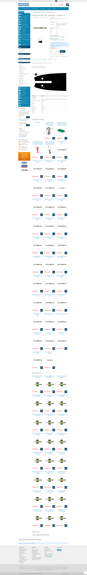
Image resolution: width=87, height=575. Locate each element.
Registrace (66, 1)
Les (22, 41)
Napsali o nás (21, 561)
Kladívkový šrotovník (22, 68)
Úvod (20, 8)
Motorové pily (21, 55)
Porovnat (53, 56)
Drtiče (20, 85)
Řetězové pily (44, 12)
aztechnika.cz (28, 566)
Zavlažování (21, 81)
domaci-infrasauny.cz (52, 567)
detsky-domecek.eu (65, 567)
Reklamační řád (21, 551)
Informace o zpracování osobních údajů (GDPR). (23, 120)
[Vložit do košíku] (53, 138)
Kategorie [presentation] (21, 12)
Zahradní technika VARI (25, 97)
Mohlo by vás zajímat (22, 557)
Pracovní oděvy (23, 92)
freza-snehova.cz (45, 567)
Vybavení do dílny (24, 87)
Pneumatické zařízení (24, 24)
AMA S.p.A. (37, 17)
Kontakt (54, 8)
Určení (55, 59)
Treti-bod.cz (61, 568)
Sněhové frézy (21, 79)
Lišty (55, 12)
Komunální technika (24, 44)
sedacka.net (38, 569)
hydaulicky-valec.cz (48, 566)
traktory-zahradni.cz (33, 567)
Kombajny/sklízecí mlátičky (25, 34)
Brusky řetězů (21, 71)
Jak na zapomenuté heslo (23, 559)
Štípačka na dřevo (22, 67)
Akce (22, 14)
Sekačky (20, 65)
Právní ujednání (21, 558)
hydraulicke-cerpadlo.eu (56, 566)
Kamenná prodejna (26, 8)
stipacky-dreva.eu (27, 567)
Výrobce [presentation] (27, 12)
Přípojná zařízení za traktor (25, 36)
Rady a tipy (49, 8)
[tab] (21, 12)
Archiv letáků (21, 562)
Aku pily (20, 57)
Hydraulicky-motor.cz (48, 568)
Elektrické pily (21, 56)
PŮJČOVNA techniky (24, 102)
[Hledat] (51, 4)
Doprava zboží (42, 8)
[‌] (58, 550)
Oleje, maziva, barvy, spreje (24, 101)
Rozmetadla (21, 78)
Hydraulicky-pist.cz (56, 568)
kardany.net (49, 569)
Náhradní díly (23, 29)
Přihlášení (62, 1)
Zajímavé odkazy (22, 556)
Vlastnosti (37, 59)
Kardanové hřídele (24, 19)
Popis (33, 59)
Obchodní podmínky (35, 8)
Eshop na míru (64, 573)
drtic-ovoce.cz (21, 568)
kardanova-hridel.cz (33, 566)
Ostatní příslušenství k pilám (23, 63)
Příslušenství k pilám (50, 12)
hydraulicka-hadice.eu (43, 569)
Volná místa (21, 554)
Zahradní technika (37, 12)
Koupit (63, 51)
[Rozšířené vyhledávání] (53, 4)
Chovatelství (23, 90)
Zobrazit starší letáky (22, 110)
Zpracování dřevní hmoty (25, 39)
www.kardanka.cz (23, 136)
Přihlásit (28, 117)
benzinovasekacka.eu (63, 566)
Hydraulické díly (23, 21)
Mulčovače (20, 52)
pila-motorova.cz (32, 568)
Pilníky (20, 61)
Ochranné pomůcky (22, 75)
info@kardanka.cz (50, 1)
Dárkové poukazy (24, 16)
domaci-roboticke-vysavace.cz (40, 568)
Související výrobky (44, 59)
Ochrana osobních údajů (23, 549)
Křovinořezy (21, 70)
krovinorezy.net (21, 567)
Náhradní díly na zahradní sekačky (23, 84)
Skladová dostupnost (22, 560)
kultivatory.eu (26, 568)
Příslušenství (50, 59)
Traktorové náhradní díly (25, 26)
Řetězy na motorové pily (22, 60)
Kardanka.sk (65, 568)
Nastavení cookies (39, 573)
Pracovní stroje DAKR (22, 49)
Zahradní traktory (21, 50)
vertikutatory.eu (58, 567)
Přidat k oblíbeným (54, 54)
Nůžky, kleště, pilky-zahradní (23, 73)
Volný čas (22, 95)
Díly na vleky (23, 31)
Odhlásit (28, 125)
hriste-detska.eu (39, 567)
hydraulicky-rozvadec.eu (41, 566)
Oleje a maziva (21, 76)
